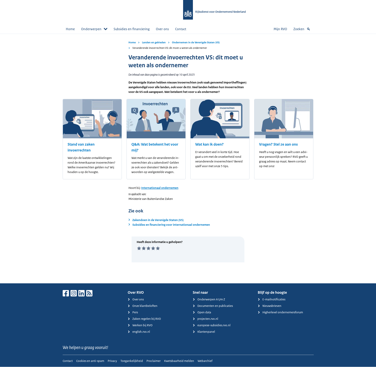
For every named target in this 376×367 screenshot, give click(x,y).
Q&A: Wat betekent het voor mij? (154, 147)
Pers (135, 312)
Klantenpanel (206, 331)
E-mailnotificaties (273, 299)
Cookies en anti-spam (90, 361)
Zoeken (298, 29)
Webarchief (205, 361)
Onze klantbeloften (144, 306)
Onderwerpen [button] (91, 29)
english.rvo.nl (141, 331)
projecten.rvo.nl (207, 319)
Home (70, 29)
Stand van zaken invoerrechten (81, 147)
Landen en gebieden (154, 42)
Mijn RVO (280, 29)
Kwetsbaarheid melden (179, 361)
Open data (204, 312)
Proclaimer (153, 361)
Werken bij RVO (142, 325)
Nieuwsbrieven (271, 306)
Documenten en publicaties (215, 306)
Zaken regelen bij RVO (146, 319)
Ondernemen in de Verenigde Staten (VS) (196, 42)
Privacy (112, 361)
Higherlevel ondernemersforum (282, 312)
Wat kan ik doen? (209, 144)
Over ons (162, 29)
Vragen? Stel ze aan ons (278, 144)
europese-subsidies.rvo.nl (213, 325)
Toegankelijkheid (131, 361)
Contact (180, 29)
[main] (188, 158)
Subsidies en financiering (132, 29)
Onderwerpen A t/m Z (211, 299)
